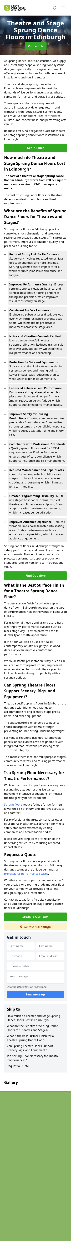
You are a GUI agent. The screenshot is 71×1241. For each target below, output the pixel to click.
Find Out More (35, 575)
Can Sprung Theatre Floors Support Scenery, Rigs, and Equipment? (30, 1048)
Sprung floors (13, 804)
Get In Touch (35, 148)
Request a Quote (18, 1066)
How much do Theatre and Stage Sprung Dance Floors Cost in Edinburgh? (33, 1018)
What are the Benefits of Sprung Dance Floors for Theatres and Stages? (32, 1028)
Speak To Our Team (35, 917)
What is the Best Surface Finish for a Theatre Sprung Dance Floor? (30, 1038)
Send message (35, 994)
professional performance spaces (26, 874)
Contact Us (35, 46)
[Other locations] (54, 7)
